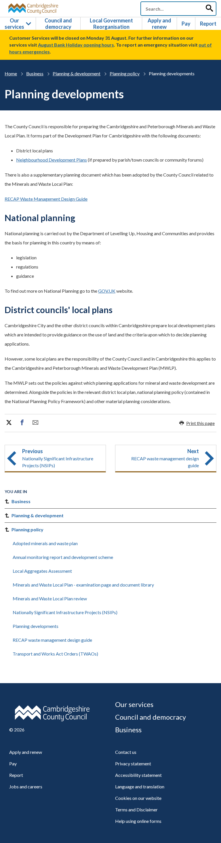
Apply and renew (159, 23)
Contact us (125, 752)
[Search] (209, 8)
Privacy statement (133, 763)
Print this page (200, 423)
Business (34, 73)
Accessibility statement (138, 775)
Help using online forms (138, 821)
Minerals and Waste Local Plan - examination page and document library (83, 584)
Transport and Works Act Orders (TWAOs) (55, 653)
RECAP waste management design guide (52, 640)
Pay (186, 23)
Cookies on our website (138, 798)
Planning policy (125, 73)
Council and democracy (58, 23)
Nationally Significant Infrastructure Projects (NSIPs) (65, 612)
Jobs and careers (25, 786)
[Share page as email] (35, 422)
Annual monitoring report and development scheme (63, 557)
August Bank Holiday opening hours (76, 44)
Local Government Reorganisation (111, 23)
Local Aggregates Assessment (42, 571)
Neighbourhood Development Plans (51, 159)
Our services (14, 23)
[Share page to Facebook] (22, 422)
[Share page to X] (9, 422)
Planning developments (35, 626)
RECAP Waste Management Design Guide (46, 199)
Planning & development (76, 73)
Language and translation (139, 786)
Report (208, 23)
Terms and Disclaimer (136, 809)
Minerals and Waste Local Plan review (50, 598)
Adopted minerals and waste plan (45, 543)
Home (11, 73)
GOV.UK (106, 291)
